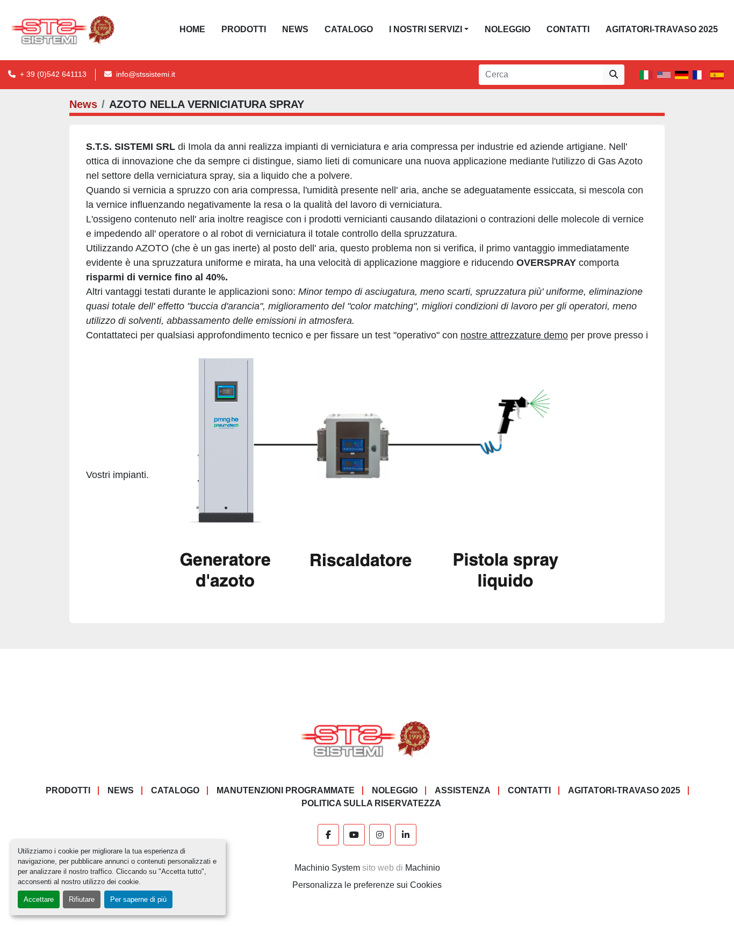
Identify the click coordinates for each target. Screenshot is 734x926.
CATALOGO (349, 29)
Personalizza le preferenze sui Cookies (367, 884)
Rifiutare (82, 899)
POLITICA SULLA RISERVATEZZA (371, 803)
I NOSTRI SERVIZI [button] (425, 29)
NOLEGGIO (507, 29)
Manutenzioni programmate (286, 790)
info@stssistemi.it (145, 74)
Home (192, 29)
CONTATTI (567, 29)
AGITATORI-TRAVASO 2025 (662, 29)
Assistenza (463, 790)
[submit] (613, 74)
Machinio (422, 867)
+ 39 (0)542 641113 (53, 74)
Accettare (39, 899)
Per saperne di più (138, 899)
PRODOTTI (243, 29)
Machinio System (327, 867)
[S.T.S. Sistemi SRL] (367, 738)
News (295, 29)
